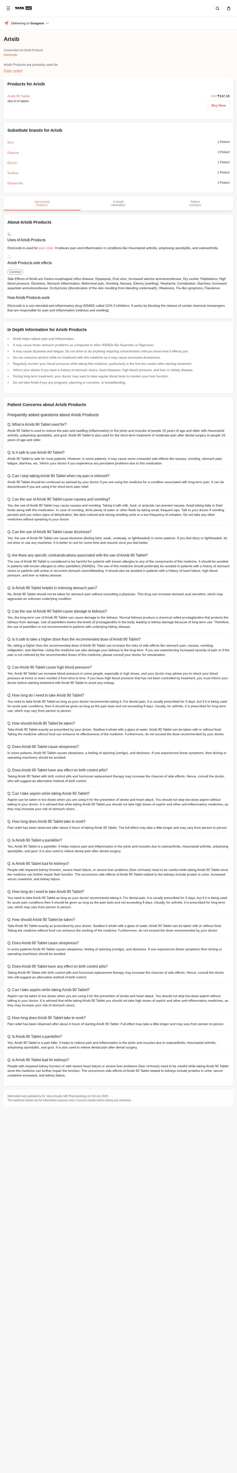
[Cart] (227, 8)
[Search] (216, 8)
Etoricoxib (10, 54)
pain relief (46, 248)
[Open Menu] (8, 8)
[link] (24, 8)
